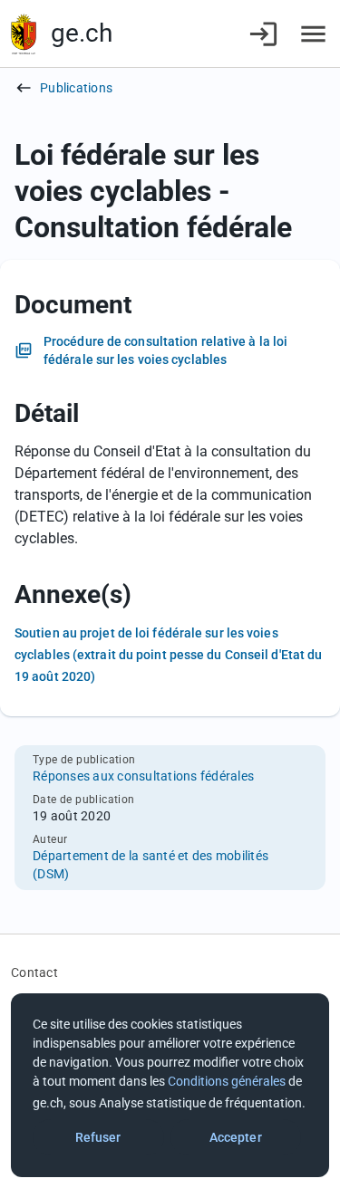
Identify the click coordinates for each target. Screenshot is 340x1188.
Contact (34, 972)
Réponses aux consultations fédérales (143, 776)
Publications (76, 88)
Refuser (98, 1137)
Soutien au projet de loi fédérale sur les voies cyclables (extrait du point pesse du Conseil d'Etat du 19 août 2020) (168, 655)
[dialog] (170, 1085)
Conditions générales (227, 1081)
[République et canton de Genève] (23, 34)
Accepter (235, 1137)
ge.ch (81, 33)
